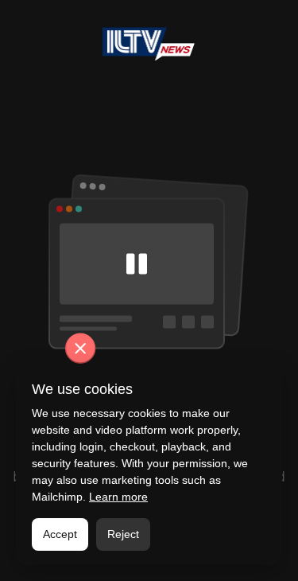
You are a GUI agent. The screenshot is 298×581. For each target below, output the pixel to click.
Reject (123, 534)
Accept (60, 534)
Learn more (118, 496)
